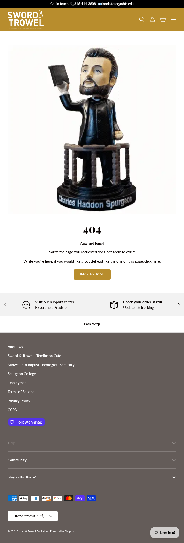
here (156, 261)
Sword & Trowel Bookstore (33, 531)
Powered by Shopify (62, 531)
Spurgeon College (22, 373)
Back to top (92, 324)
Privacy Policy (19, 401)
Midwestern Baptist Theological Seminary (41, 365)
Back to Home (92, 274)
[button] (163, 19)
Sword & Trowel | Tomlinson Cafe (34, 355)
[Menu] (173, 19)
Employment (18, 383)
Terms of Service (21, 391)
